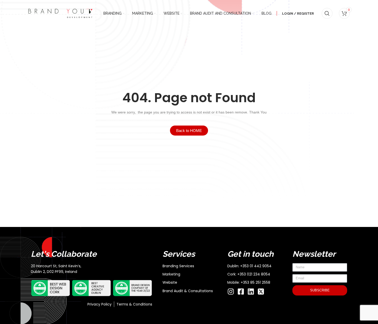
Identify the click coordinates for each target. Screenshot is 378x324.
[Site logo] (60, 13)
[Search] (327, 13)
